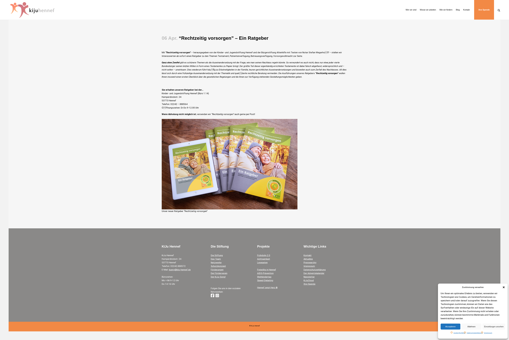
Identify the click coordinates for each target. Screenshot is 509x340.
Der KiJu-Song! (218, 276)
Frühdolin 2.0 (263, 255)
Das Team (216, 259)
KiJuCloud (309, 280)
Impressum (488, 333)
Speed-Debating (265, 280)
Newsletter (309, 276)
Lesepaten (262, 262)
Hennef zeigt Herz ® (267, 287)
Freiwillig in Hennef (266, 269)
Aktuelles (308, 259)
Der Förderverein (219, 273)
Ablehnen (471, 326)
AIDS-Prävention (265, 273)
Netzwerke (216, 262)
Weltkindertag (264, 276)
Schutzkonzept (218, 266)
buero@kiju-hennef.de (180, 269)
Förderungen (217, 269)
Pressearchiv (310, 262)
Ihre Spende (309, 284)
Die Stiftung (217, 255)
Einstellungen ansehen (494, 326)
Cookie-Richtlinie (459, 333)
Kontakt (307, 255)
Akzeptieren (450, 326)
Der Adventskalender (314, 273)
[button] (503, 287)
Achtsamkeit (263, 259)
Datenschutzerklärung (475, 333)
